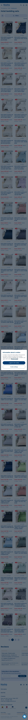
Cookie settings (14, 366)
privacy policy (14, 358)
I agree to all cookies (14, 362)
